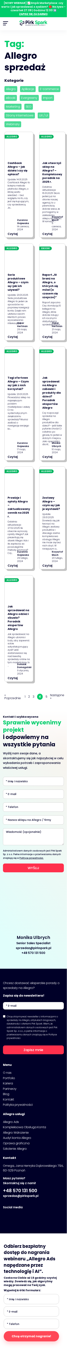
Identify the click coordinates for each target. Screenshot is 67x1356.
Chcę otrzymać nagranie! (31, 1336)
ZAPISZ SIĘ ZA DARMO (33, 14)
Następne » (57, 697)
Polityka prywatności (18, 1105)
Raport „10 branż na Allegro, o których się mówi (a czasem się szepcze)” (50, 286)
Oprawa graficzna (16, 1143)
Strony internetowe (19, 115)
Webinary (13, 124)
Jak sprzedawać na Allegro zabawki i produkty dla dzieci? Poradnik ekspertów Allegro (51, 393)
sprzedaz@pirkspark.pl (33, 948)
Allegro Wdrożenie (16, 1132)
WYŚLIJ (33, 868)
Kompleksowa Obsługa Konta (24, 1127)
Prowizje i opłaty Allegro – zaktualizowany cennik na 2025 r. (19, 507)
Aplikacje (28, 89)
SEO (28, 106)
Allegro (11, 89)
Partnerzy (10, 1089)
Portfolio (9, 1078)
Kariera (8, 1083)
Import (48, 98)
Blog (6, 1094)
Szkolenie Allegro (15, 1149)
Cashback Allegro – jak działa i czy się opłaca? (17, 168)
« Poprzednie (12, 697)
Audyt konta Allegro (17, 1138)
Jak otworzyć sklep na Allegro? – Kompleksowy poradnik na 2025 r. (52, 172)
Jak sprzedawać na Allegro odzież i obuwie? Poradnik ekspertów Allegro (18, 618)
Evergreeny (29, 98)
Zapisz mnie (33, 1050)
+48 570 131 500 (33, 953)
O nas (7, 1073)
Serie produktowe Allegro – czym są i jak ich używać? (18, 282)
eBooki (10, 98)
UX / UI (43, 115)
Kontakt (8, 1099)
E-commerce (49, 89)
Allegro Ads (11, 1122)
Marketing (13, 106)
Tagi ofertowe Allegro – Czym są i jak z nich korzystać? (18, 383)
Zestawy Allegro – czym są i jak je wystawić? (51, 503)
